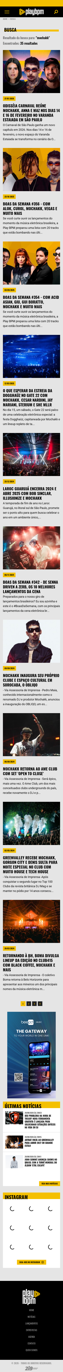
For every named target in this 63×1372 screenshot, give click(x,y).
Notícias (31, 1316)
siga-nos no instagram (29, 1262)
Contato (32, 1343)
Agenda (31, 1336)
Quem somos (31, 1350)
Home (6, 19)
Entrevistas (31, 1330)
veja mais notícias (50, 1183)
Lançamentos (31, 1323)
